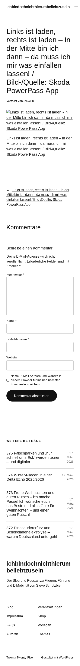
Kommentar (15, 274)
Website (11, 357)
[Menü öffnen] (76, 7)
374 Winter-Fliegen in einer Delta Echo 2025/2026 (29, 477)
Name (11, 320)
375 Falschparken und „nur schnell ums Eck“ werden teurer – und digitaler (33, 457)
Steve (27, 101)
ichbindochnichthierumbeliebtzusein (38, 7)
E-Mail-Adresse (17, 339)
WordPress (66, 657)
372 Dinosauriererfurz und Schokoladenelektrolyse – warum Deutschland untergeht (31, 532)
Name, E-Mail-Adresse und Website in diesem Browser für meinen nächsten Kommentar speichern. (36, 380)
